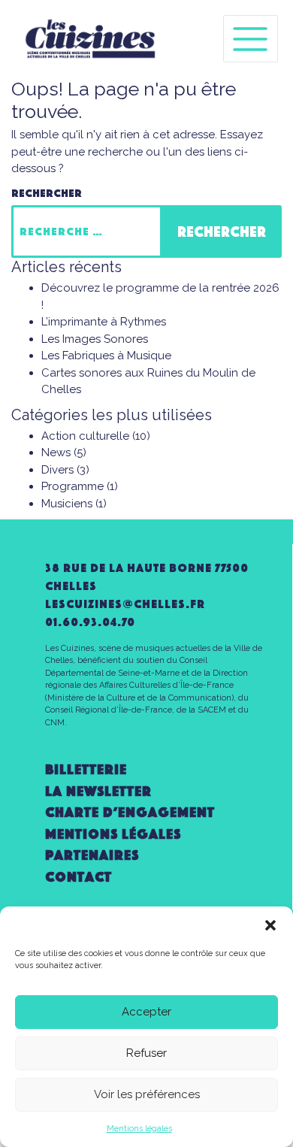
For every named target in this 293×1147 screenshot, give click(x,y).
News (56, 452)
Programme (72, 486)
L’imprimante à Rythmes (103, 321)
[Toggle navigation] (250, 38)
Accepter (146, 1011)
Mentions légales (139, 1128)
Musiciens (66, 503)
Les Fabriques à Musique (106, 355)
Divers (57, 470)
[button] (270, 925)
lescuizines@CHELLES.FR (125, 604)
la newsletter (98, 791)
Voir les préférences (147, 1094)
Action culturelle (85, 436)
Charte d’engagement (130, 812)
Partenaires (92, 855)
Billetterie (86, 769)
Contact (78, 876)
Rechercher (46, 193)
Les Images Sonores (94, 339)
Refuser (146, 1053)
